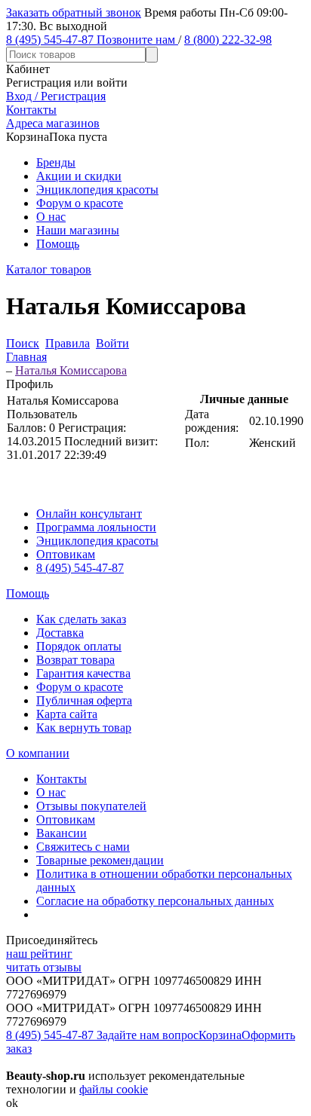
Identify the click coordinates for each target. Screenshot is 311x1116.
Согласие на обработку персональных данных (155, 900)
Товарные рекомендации (100, 860)
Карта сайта (66, 714)
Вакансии (61, 833)
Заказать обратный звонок (73, 12)
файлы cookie (113, 1089)
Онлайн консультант (89, 513)
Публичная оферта (84, 700)
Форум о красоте (79, 203)
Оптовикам (65, 554)
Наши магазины (77, 230)
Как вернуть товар (83, 727)
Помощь (57, 243)
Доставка (60, 632)
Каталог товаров (48, 269)
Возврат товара (75, 659)
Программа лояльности (96, 527)
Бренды (55, 162)
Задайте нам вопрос (148, 1035)
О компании (37, 753)
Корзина (220, 1035)
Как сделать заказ (81, 619)
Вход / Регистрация (56, 96)
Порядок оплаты (79, 646)
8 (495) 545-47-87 (80, 567)
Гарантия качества (83, 673)
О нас (51, 216)
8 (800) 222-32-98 (228, 39)
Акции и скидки (79, 176)
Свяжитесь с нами (83, 846)
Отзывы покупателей (91, 806)
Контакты (61, 778)
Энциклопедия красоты (97, 189)
